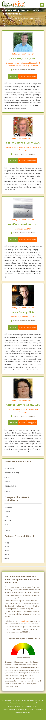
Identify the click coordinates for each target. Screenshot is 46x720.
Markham (7, 525)
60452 (6, 551)
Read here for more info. (23, 713)
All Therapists (9, 468)
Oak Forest (8, 520)
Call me (22, 76)
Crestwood (8, 507)
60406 (6, 555)
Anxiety (7, 482)
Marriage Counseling (11, 473)
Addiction (7, 477)
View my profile (31, 76)
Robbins (7, 512)
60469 (6, 547)
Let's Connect (13, 76)
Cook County (25, 621)
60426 (6, 558)
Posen (6, 516)
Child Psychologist (10, 486)
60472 (6, 543)
